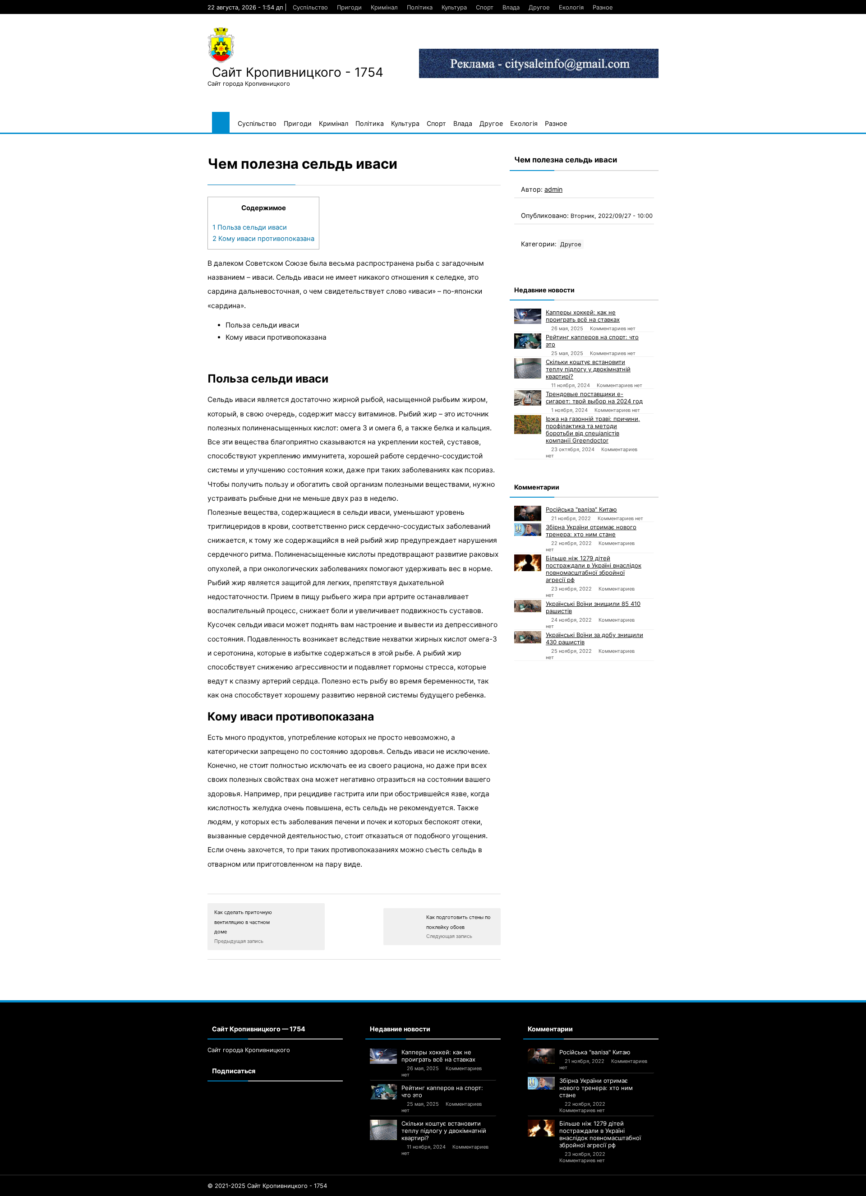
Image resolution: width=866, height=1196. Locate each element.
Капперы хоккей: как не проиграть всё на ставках (583, 316)
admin (553, 189)
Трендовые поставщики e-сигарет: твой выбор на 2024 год (594, 397)
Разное (603, 7)
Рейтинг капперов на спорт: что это (592, 340)
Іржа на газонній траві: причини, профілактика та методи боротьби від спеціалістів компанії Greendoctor (593, 429)
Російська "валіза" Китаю (581, 509)
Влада (511, 7)
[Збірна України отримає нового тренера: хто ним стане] (527, 529)
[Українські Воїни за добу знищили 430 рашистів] (527, 637)
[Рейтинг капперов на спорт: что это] (527, 341)
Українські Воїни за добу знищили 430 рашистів (594, 638)
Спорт (484, 7)
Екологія (571, 7)
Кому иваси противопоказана (263, 239)
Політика (420, 7)
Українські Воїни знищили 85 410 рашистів (593, 607)
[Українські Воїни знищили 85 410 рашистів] (527, 606)
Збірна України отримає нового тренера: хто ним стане (591, 530)
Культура (454, 7)
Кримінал (384, 7)
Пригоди (349, 7)
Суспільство (310, 7)
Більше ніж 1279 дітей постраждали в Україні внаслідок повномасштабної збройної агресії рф (593, 568)
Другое (539, 7)
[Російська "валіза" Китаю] (527, 513)
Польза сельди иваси (249, 227)
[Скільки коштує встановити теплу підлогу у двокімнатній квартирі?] (527, 368)
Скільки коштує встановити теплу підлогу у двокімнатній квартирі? (588, 369)
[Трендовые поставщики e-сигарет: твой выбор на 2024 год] (527, 398)
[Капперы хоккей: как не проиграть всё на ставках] (527, 316)
